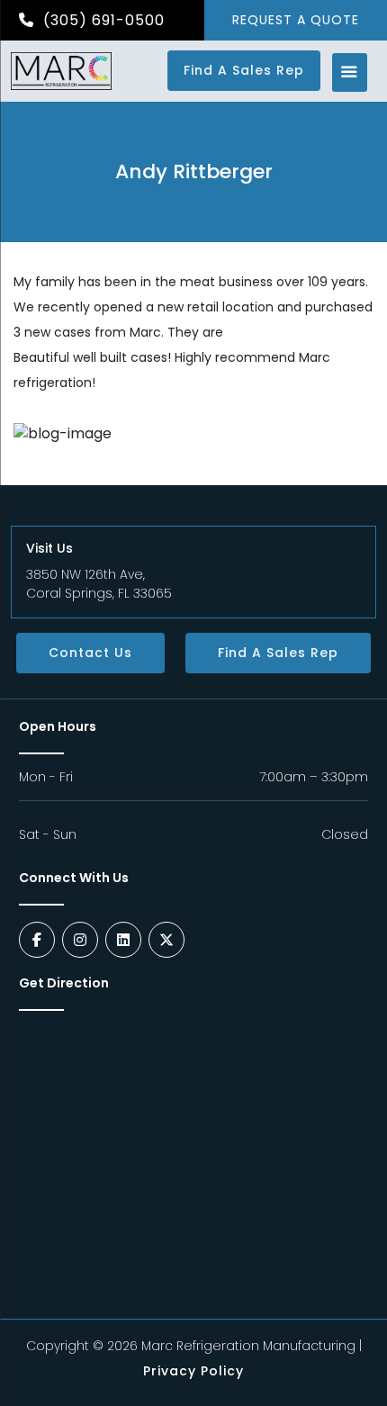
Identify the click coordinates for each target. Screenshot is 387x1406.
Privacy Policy (193, 1371)
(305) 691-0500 (102, 20)
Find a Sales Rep (244, 70)
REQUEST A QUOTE (295, 20)
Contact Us (90, 653)
